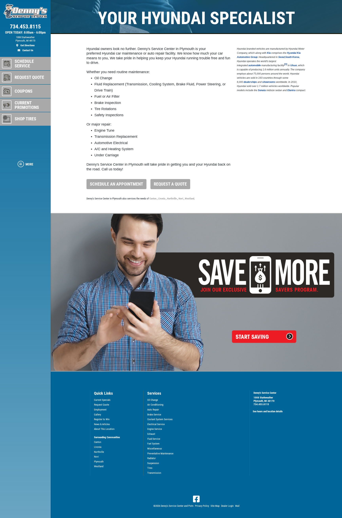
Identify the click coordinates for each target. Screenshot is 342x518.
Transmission (154, 472)
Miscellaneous (154, 448)
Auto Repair (153, 409)
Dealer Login (227, 505)
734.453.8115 (261, 404)
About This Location (104, 428)
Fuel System (153, 443)
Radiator (151, 458)
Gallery (97, 414)
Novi (181, 198)
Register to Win (101, 419)
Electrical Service (156, 424)
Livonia (162, 198)
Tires (149, 467)
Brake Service (154, 414)
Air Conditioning (155, 404)
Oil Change (152, 399)
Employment (100, 409)
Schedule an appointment (116, 184)
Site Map (215, 505)
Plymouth (99, 461)
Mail (237, 505)
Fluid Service (153, 438)
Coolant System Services (160, 419)
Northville (172, 198)
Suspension (153, 463)
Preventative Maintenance (160, 453)
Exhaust (151, 433)
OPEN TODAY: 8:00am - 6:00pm (25, 32)
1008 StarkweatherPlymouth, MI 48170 (264, 399)
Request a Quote (170, 184)
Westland (189, 198)
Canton (153, 198)
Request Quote (101, 404)
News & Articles (102, 424)
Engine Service (154, 428)
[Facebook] (196, 499)
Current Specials (102, 399)
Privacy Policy (202, 505)
